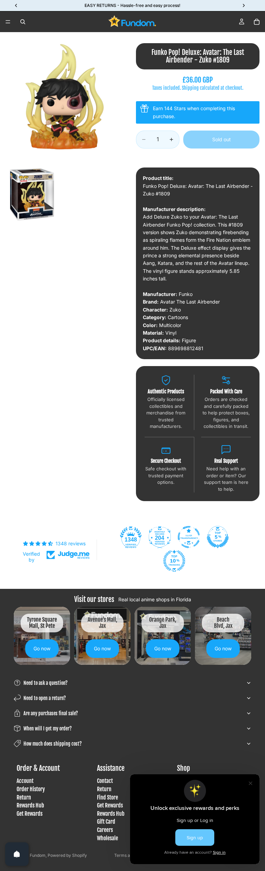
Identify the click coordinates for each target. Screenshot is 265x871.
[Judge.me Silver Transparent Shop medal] (189, 537)
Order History (31, 789)
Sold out (221, 139)
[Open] (17, 854)
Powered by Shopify (67, 855)
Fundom (38, 855)
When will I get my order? (47, 728)
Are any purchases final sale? (50, 713)
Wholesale (107, 838)
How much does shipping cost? (52, 744)
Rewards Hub (30, 805)
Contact (105, 781)
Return (24, 797)
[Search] (22, 21)
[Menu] (8, 22)
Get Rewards (29, 813)
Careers (105, 829)
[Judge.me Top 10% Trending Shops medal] (174, 561)
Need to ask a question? (45, 683)
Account (25, 781)
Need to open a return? (44, 698)
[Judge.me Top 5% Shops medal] (218, 537)
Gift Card (106, 822)
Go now (41, 648)
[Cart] (256, 21)
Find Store (107, 797)
